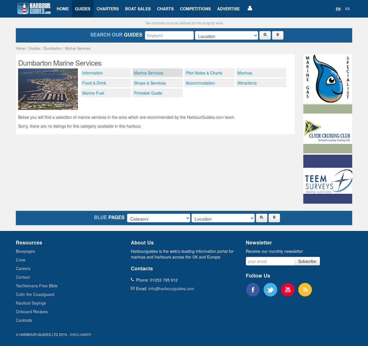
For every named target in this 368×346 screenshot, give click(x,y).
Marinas (244, 73)
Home (63, 9)
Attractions (247, 83)
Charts (165, 9)
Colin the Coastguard (35, 294)
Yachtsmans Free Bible (37, 285)
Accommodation (200, 83)
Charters (108, 9)
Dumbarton (53, 48)
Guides (82, 9)
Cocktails (24, 320)
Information (92, 73)
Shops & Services (150, 83)
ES (347, 8)
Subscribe (307, 261)
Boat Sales (138, 9)
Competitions (195, 9)
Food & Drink (94, 83)
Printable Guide (148, 93)
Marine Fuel (93, 93)
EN (338, 8)
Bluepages (25, 251)
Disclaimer (80, 334)
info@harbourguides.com (171, 288)
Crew (20, 260)
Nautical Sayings (31, 303)
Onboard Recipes (32, 311)
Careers (23, 268)
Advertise (228, 9)
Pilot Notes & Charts (204, 73)
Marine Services (78, 48)
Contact (23, 277)
